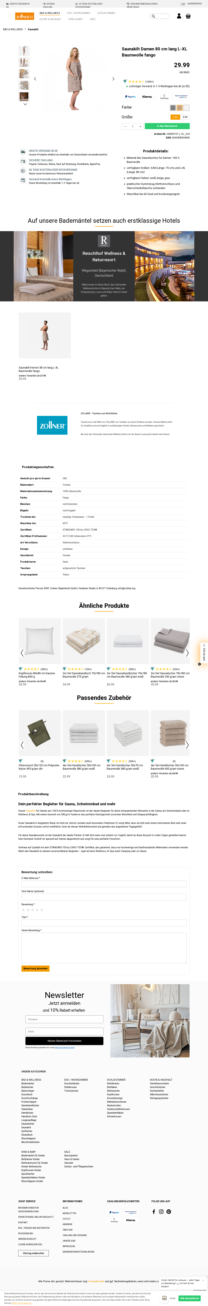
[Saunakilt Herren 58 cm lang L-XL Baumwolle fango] (45, 335)
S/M (185, 117)
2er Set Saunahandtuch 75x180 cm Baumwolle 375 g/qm (84, 675)
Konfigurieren (167, 1298)
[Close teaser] (199, 664)
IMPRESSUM (69, 1246)
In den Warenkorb (167, 126)
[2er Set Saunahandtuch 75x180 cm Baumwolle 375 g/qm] (84, 641)
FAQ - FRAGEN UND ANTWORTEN (34, 1228)
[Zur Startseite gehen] (24, 16)
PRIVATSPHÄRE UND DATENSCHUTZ (36, 1217)
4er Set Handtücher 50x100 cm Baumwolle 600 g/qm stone (170, 767)
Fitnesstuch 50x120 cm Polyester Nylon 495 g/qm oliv (39, 767)
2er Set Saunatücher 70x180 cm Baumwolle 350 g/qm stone (170, 675)
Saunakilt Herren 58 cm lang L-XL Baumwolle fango (38, 369)
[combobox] (163, 16)
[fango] (180, 108)
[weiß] (186, 108)
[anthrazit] (173, 108)
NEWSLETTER (69, 1213)
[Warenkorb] (188, 16)
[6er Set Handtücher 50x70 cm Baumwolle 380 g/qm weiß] (128, 733)
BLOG (65, 1208)
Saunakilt (31, 810)
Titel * (24, 917)
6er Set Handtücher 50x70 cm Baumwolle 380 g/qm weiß (125, 767)
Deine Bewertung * (31, 930)
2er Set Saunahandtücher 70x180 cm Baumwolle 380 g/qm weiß (127, 675)
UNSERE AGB (69, 1241)
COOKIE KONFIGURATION (30, 1244)
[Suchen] (153, 16)
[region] (67, 79)
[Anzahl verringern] (125, 126)
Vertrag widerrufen (33, 1253)
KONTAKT (23, 1222)
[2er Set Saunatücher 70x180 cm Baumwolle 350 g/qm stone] (172, 641)
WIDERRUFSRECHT (27, 1239)
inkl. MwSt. (185, 72)
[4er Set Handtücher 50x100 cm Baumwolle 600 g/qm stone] (172, 733)
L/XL (175, 117)
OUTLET (67, 1219)
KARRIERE (67, 1224)
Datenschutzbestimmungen (64, 1047)
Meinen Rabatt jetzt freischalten (64, 1040)
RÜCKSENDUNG (25, 1233)
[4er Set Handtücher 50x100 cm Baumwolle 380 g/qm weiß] (84, 733)
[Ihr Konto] (179, 16)
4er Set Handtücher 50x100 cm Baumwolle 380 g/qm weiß (81, 767)
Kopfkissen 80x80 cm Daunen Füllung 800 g (37, 675)
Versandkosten (96, 1281)
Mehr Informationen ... (22, 1303)
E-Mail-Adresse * (30, 878)
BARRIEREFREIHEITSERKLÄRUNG (78, 1252)
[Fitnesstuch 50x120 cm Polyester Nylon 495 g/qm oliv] (40, 733)
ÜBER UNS (68, 1230)
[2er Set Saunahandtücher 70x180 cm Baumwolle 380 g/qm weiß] (128, 641)
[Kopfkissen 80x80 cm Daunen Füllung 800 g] (40, 641)
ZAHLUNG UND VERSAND (75, 1235)
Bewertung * (28, 904)
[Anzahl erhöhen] (140, 126)
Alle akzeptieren (189, 1298)
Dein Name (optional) (32, 891)
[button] (35, 79)
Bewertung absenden (35, 968)
